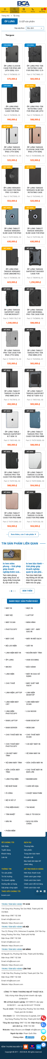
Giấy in (29, 646)
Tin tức (23, 11)
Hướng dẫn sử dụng (9, 884)
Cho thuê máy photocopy (12, 745)
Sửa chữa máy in (34, 763)
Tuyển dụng (5, 850)
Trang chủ (5, 16)
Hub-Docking (32, 660)
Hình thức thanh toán (32, 873)
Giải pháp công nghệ (9, 888)
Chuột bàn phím (34, 793)
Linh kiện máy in (13, 653)
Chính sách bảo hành (32, 880)
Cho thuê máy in (14, 735)
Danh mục (4, 11)
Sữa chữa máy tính (13, 771)
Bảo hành (31, 667)
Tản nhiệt (10, 814)
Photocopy (11, 629)
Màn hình (30, 622)
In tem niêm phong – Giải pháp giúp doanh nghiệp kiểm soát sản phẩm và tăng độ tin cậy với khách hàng (12, 567)
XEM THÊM (27, 591)
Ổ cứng (9, 793)
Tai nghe (30, 807)
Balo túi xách (33, 814)
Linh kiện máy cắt (12, 703)
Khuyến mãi (28, 857)
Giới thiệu (5, 846)
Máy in (9, 608)
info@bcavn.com (13, 919)
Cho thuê (10, 683)
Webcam (30, 728)
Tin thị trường (6, 876)
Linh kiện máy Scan (32, 703)
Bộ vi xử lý (11, 800)
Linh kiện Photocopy (11, 712)
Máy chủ (10, 639)
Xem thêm (22, 534)
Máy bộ (9, 615)
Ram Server (11, 728)
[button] (9, 591)
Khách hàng (6, 854)
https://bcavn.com (16, 923)
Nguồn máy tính (34, 653)
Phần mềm (10, 831)
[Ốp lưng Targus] (10, 35)
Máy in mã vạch (33, 639)
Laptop (30, 615)
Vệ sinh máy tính (14, 763)
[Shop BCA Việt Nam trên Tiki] (38, 1046)
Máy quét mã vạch (32, 684)
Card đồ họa (32, 786)
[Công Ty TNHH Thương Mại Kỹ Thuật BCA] (23, 3)
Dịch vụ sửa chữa (32, 822)
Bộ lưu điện (11, 646)
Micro (9, 667)
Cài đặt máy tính (11, 754)
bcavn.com (5, 895)
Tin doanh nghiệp (8, 880)
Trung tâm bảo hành (32, 854)
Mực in (29, 608)
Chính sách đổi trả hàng (33, 884)
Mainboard (31, 779)
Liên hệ (4, 857)
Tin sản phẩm (6, 873)
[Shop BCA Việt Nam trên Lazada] (32, 1046)
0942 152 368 (29, 1026)
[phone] (43, 1018)
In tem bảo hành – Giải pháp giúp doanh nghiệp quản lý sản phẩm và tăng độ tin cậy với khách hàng (35, 567)
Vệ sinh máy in (33, 753)
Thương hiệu (29, 846)
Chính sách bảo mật (32, 888)
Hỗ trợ (33, 11)
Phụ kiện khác (12, 807)
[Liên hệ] (43, 1038)
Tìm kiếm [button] (15, 11)
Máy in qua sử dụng (33, 675)
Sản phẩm (28, 850)
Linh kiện (10, 674)
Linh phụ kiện (12, 779)
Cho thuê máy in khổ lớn (34, 771)
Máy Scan (10, 622)
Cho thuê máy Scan (33, 736)
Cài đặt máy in (33, 744)
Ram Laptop (12, 721)
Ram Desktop (32, 721)
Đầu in (9, 821)
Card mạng (31, 800)
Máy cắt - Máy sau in (33, 630)
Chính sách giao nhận (32, 876)
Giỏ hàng (42, 10)
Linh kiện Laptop (14, 693)
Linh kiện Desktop (30, 694)
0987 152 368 (15, 916)
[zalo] (43, 1024)
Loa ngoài (31, 711)
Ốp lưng (16, 16)
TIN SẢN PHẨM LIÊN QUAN (19, 543)
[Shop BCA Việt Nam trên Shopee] (25, 1046)
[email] (43, 1031)
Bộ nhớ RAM (11, 786)
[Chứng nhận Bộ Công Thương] (29, 1037)
